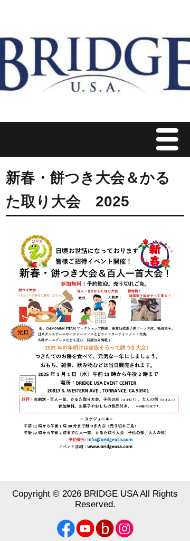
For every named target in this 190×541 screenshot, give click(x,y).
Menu (170, 139)
